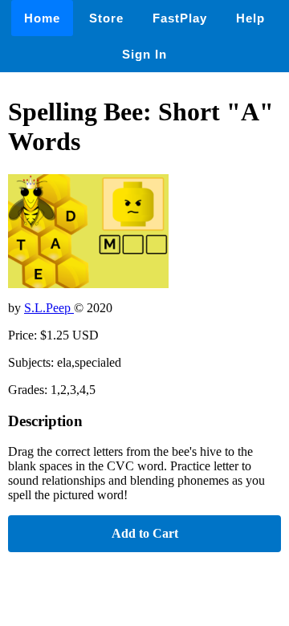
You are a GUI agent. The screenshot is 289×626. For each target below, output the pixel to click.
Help (250, 18)
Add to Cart (145, 533)
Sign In (144, 54)
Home (42, 18)
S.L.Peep (49, 308)
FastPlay (180, 18)
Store (106, 18)
